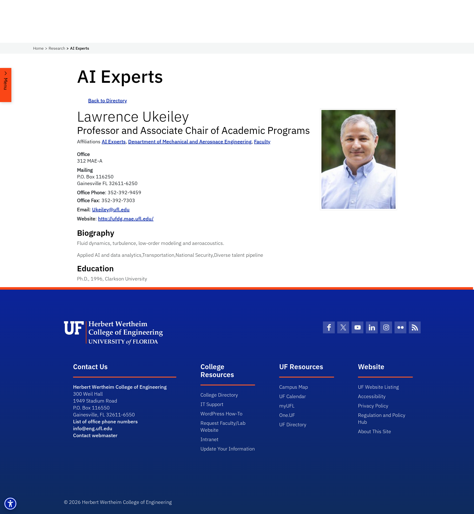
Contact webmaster (95, 435)
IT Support (211, 404)
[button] (10, 503)
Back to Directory (107, 100)
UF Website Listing (378, 387)
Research (57, 48)
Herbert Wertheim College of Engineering (120, 387)
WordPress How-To (221, 413)
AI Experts (114, 141)
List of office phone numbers (105, 421)
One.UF (287, 415)
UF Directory (292, 424)
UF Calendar (292, 396)
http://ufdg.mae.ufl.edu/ (126, 218)
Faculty (262, 141)
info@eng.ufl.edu (92, 428)
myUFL (287, 405)
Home (38, 48)
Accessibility (372, 396)
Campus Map (293, 387)
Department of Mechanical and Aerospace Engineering (190, 141)
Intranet (209, 439)
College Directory (219, 394)
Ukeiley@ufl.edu (111, 209)
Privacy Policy (373, 405)
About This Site (374, 431)
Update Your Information (227, 448)
